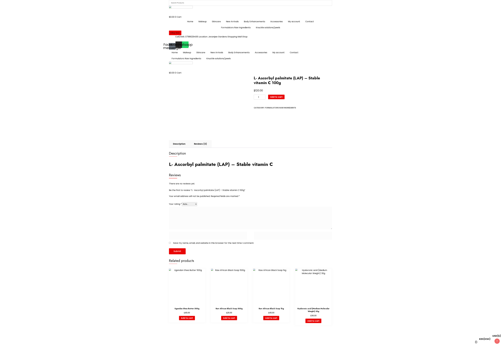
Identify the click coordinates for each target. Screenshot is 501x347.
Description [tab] (179, 143)
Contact (309, 21)
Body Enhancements (254, 21)
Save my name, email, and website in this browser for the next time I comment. (213, 242)
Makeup (202, 21)
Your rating (175, 204)
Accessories (276, 21)
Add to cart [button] (187, 318)
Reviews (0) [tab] (200, 143)
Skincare (216, 21)
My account (294, 21)
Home (190, 21)
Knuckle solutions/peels (268, 27)
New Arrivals (232, 21)
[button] (175, 33)
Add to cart (276, 96)
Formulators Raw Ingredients (236, 27)
